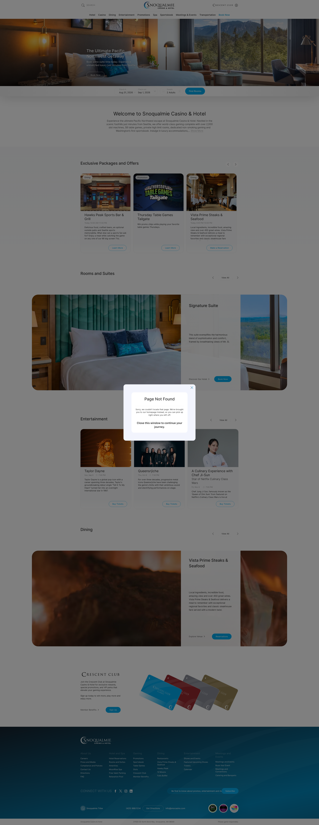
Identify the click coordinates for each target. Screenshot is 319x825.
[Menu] (192, 387)
